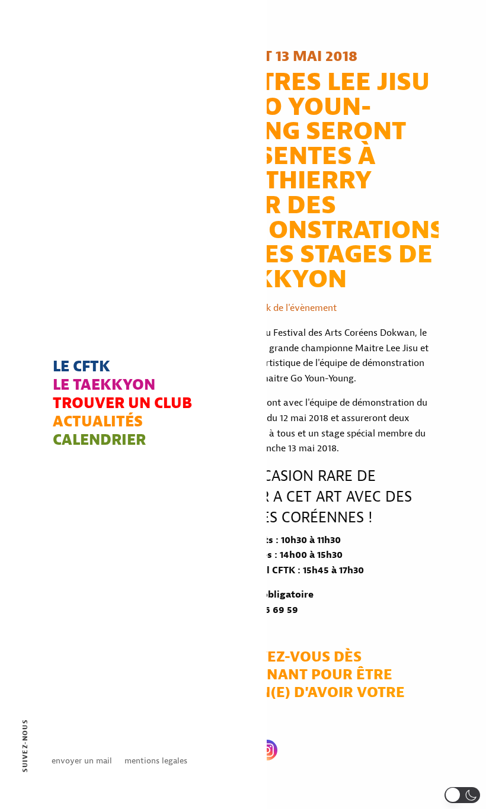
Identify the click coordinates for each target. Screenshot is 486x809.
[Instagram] (267, 750)
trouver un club (122, 404)
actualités (98, 422)
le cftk (81, 367)
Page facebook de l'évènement (273, 308)
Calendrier (99, 441)
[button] (462, 795)
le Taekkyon (104, 385)
